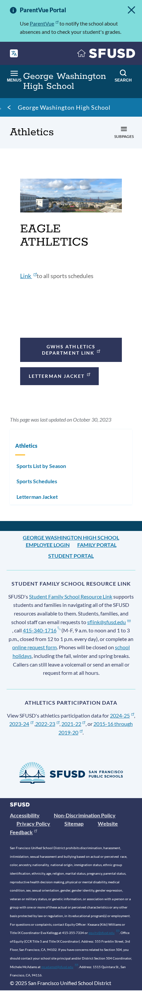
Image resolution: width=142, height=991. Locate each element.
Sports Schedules (37, 481)
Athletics (26, 445)
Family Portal (97, 545)
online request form (34, 647)
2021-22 (71, 724)
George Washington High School (64, 107)
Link (26, 275)
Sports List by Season (41, 466)
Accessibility (25, 815)
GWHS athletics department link (68, 349)
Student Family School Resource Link (70, 596)
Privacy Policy (33, 823)
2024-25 (120, 715)
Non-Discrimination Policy (85, 815)
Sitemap (74, 823)
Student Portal (71, 556)
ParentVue (42, 23)
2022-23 (45, 724)
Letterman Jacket (57, 376)
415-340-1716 (39, 630)
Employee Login (48, 545)
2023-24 (19, 724)
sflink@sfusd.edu (106, 622)
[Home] (106, 54)
